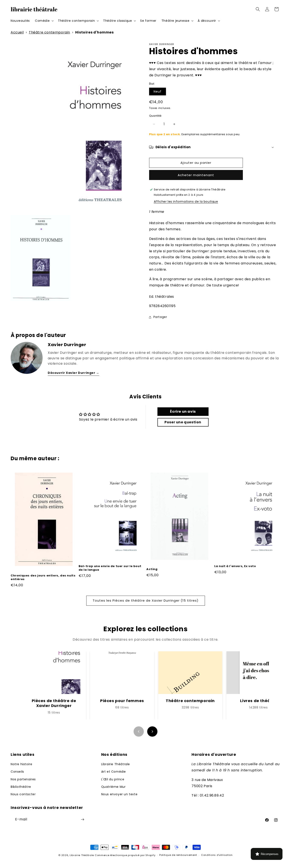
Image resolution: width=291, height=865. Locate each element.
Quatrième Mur (113, 787)
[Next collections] (152, 731)
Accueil (17, 32)
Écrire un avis (183, 411)
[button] (43, 20)
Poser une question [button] (182, 422)
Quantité (155, 116)
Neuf (157, 91)
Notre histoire (21, 764)
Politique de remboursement (178, 855)
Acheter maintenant (196, 175)
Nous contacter (23, 794)
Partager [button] (160, 317)
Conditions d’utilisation (217, 855)
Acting (152, 569)
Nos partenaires (23, 779)
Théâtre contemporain (49, 32)
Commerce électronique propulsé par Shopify (125, 855)
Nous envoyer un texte (119, 794)
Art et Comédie (113, 771)
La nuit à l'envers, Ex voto (235, 566)
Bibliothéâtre (21, 787)
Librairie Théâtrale (115, 764)
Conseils (17, 771)
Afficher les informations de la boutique (186, 201)
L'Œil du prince (112, 779)
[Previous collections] (139, 731)
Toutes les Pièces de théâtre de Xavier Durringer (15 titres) (146, 600)
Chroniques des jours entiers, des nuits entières (43, 577)
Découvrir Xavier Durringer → (73, 373)
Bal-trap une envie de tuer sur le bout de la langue (110, 568)
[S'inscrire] (82, 819)
